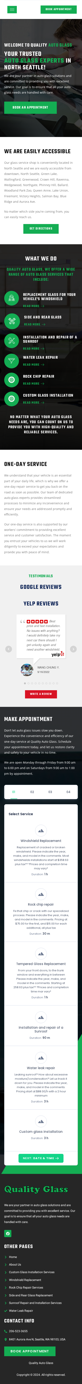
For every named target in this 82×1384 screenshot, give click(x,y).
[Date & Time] (32, 792)
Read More (31, 306)
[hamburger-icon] (12, 9)
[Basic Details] (50, 792)
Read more (32, 325)
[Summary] (68, 792)
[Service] (13, 792)
